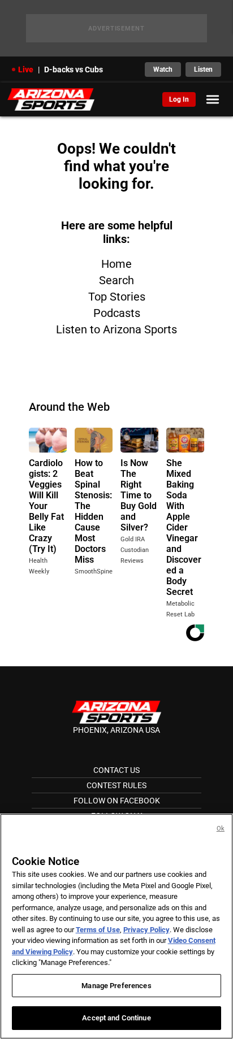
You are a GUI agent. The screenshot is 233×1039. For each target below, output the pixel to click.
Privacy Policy (146, 929)
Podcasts (116, 313)
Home (116, 264)
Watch (162, 69)
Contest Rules (116, 785)
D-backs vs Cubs (73, 69)
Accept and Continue (116, 1018)
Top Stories (116, 296)
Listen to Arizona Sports (116, 329)
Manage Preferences (116, 985)
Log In (179, 99)
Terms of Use (98, 929)
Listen (203, 69)
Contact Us (116, 770)
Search (116, 280)
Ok (221, 828)
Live (25, 69)
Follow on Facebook (117, 800)
